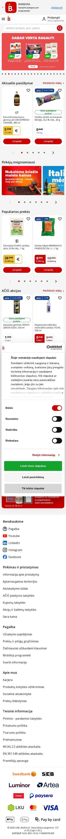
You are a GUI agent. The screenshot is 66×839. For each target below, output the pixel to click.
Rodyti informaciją (43, 454)
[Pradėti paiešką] (59, 28)
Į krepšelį (16, 141)
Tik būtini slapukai (33, 488)
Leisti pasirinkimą (33, 477)
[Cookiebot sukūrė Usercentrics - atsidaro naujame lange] (46, 347)
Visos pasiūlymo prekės (48, 112)
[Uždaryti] (3, 7)
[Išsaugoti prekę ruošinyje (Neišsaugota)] (28, 90)
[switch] (57, 419)
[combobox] (33, 28)
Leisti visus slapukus (33, 465)
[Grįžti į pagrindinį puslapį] (9, 18)
